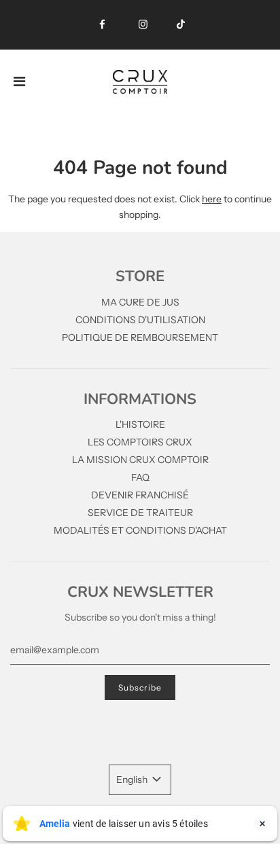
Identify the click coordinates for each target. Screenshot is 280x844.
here (212, 199)
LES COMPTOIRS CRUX (140, 442)
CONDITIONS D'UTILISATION (140, 320)
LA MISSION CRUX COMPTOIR (140, 460)
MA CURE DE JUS (140, 302)
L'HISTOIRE (140, 424)
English (133, 779)
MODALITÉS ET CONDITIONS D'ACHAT (140, 530)
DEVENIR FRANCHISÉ (140, 495)
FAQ (140, 477)
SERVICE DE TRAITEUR (140, 513)
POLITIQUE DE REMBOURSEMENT (140, 337)
